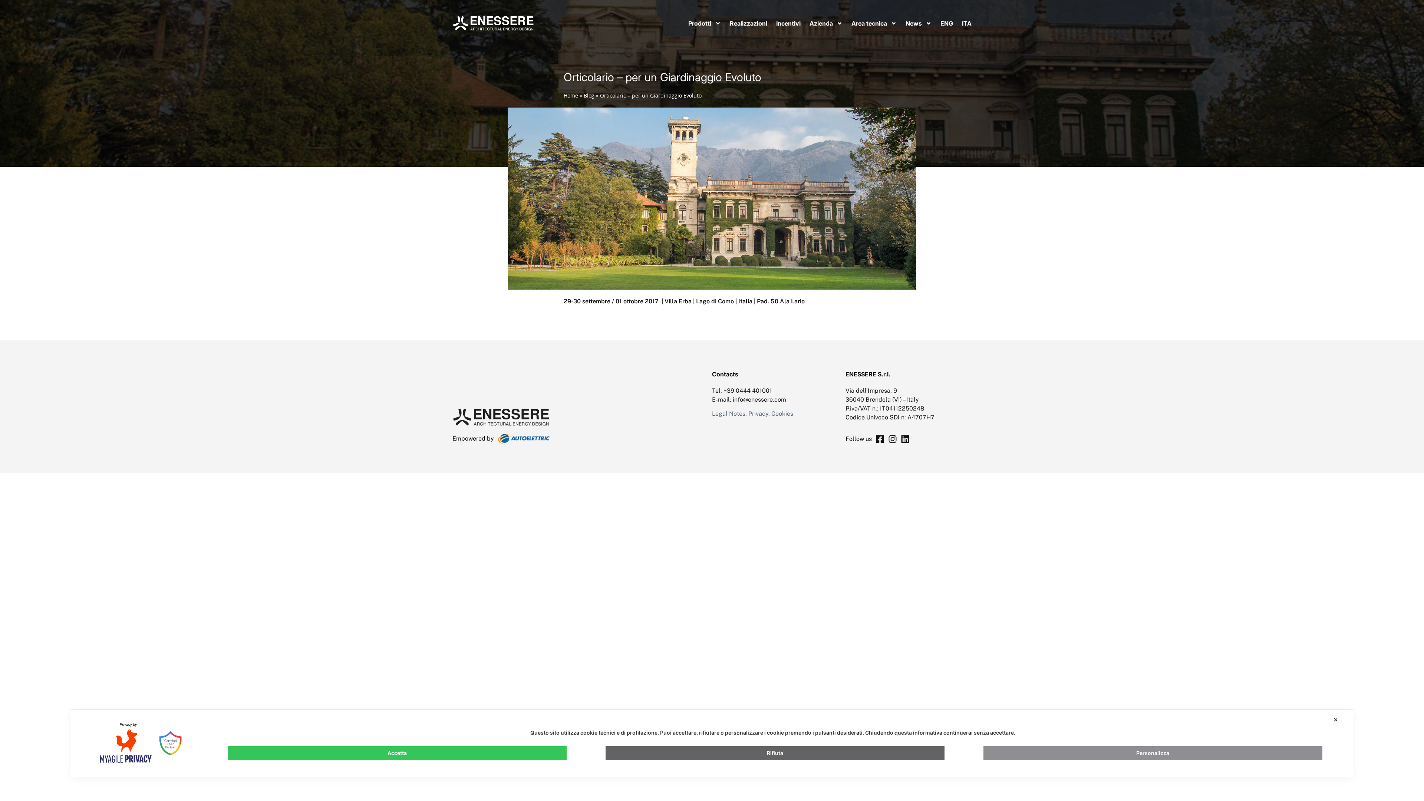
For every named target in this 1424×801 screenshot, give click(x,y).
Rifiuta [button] (775, 753)
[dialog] (712, 743)
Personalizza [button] (1152, 753)
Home (571, 95)
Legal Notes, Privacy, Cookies (752, 413)
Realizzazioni (748, 23)
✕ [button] (1336, 719)
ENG (946, 23)
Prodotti (699, 23)
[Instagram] (892, 439)
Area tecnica (869, 23)
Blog (589, 95)
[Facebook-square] (880, 439)
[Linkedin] (905, 439)
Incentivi (788, 23)
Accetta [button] (397, 753)
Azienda (821, 23)
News (914, 23)
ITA (967, 23)
